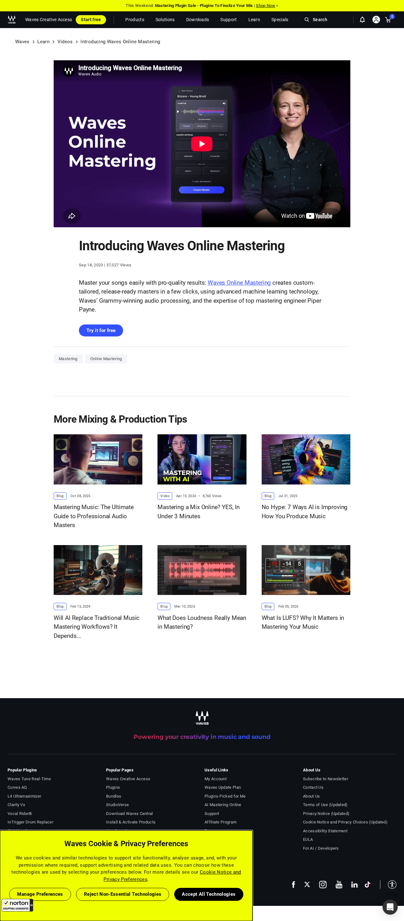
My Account (216, 778)
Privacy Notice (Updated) (326, 813)
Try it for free (101, 330)
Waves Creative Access (48, 19)
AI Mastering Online (223, 804)
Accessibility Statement (325, 831)
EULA (308, 839)
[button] (17, 905)
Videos (65, 42)
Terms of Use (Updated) (325, 804)
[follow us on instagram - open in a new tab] (323, 884)
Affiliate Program (220, 822)
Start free (91, 19)
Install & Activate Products (131, 822)
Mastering (68, 358)
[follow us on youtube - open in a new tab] (339, 884)
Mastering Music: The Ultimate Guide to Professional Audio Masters (94, 516)
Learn (43, 42)
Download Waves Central (129, 813)
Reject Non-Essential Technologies (123, 894)
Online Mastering (106, 358)
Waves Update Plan (223, 787)
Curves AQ (17, 787)
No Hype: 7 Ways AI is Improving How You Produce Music (305, 511)
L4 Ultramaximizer (24, 796)
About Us (311, 796)
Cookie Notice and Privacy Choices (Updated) (345, 822)
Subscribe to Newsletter (325, 778)
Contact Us (313, 787)
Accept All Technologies (208, 894)
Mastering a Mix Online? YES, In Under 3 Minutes (198, 511)
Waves (22, 42)
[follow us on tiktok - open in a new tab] (367, 884)
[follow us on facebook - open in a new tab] (293, 884)
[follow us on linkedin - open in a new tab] (354, 884)
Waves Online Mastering (239, 282)
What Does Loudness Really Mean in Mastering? (201, 622)
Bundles (113, 796)
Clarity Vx (16, 804)
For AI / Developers (321, 848)
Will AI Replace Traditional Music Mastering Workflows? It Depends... (97, 626)
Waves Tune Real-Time (29, 778)
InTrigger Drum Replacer (30, 822)
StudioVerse (117, 804)
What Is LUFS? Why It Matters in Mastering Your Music (303, 622)
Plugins (113, 787)
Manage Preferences (40, 894)
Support (212, 813)
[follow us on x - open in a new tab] (307, 884)
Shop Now (265, 5)
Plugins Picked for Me (225, 796)
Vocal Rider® (20, 813)
